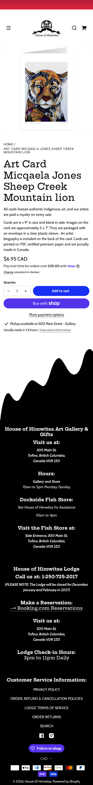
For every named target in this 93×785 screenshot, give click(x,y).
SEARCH (46, 726)
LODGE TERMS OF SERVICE (47, 708)
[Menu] (9, 28)
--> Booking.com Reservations (46, 608)
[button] (74, 28)
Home (8, 144)
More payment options (46, 314)
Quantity (10, 282)
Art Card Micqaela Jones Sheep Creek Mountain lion (39, 150)
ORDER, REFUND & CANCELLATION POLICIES (46, 698)
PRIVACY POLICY (46, 689)
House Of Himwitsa (38, 781)
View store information (55, 330)
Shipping (8, 272)
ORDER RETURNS (46, 717)
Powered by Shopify (66, 781)
